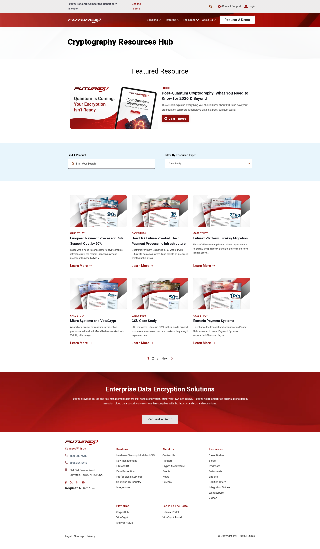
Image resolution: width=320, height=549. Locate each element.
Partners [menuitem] (167, 460)
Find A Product (77, 155)
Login (251, 6)
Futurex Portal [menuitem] (170, 512)
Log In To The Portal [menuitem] (175, 506)
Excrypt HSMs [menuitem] (124, 522)
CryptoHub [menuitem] (122, 512)
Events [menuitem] (166, 471)
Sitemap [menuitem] (79, 536)
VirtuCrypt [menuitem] (122, 517)
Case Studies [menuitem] (216, 455)
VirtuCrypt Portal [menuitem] (172, 517)
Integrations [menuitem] (123, 487)
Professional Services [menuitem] (129, 476)
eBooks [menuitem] (213, 476)
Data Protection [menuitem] (125, 471)
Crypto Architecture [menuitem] (173, 466)
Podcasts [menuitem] (214, 466)
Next (164, 358)
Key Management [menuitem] (126, 460)
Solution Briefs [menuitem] (217, 482)
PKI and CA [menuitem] (123, 466)
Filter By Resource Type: (180, 155)
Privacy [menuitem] (90, 536)
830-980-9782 (78, 455)
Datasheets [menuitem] (215, 471)
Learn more (177, 118)
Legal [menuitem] (68, 536)
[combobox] (111, 164)
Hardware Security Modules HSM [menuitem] (135, 455)
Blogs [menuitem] (212, 460)
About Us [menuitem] (168, 449)
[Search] (149, 163)
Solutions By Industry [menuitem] (128, 482)
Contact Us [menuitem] (168, 455)
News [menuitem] (165, 476)
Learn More (79, 266)
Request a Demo (160, 419)
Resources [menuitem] (216, 449)
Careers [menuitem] (167, 482)
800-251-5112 (78, 463)
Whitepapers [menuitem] (216, 492)
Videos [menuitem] (213, 498)
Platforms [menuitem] (122, 506)
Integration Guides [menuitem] (219, 487)
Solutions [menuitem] (122, 449)
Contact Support (231, 6)
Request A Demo (237, 20)
